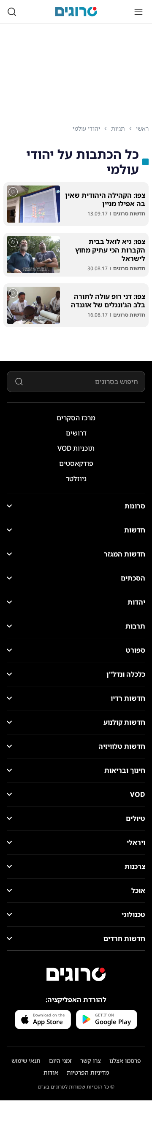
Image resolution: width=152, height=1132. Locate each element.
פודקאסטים (76, 463)
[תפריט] (138, 11)
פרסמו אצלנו (125, 1061)
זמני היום (60, 1061)
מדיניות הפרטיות (88, 1072)
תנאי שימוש (26, 1061)
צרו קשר (90, 1061)
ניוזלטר (76, 478)
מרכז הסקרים (76, 417)
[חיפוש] (12, 12)
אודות (50, 1072)
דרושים (76, 433)
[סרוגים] (76, 974)
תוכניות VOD (76, 448)
